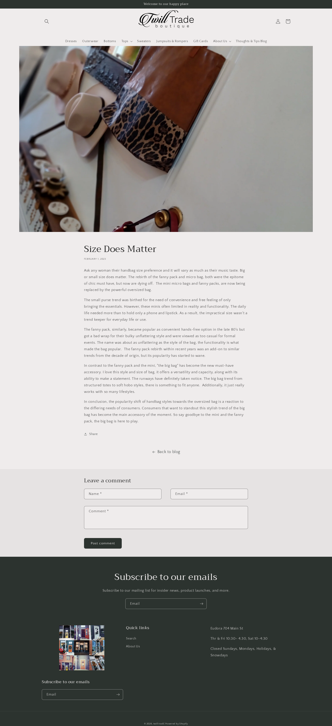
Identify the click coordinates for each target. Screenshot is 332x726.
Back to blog (168, 452)
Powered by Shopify (176, 724)
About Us (133, 646)
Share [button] (93, 434)
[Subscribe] (201, 603)
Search (131, 638)
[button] (47, 21)
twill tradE (159, 724)
